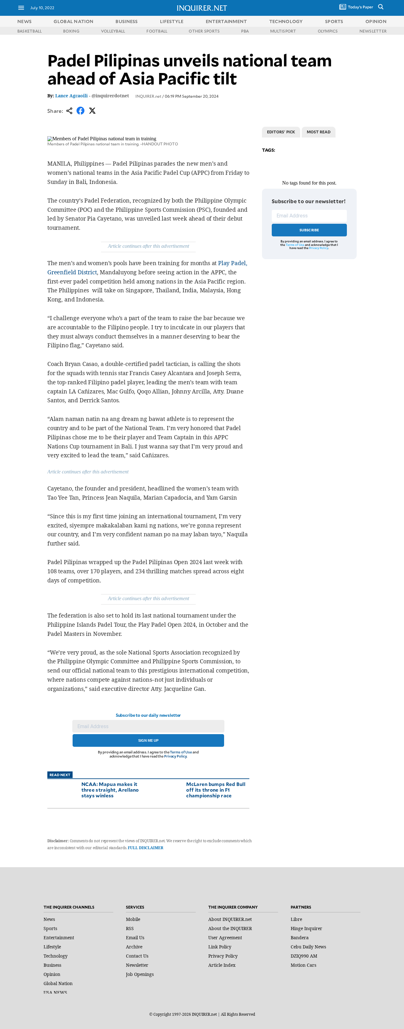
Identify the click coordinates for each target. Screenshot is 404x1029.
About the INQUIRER (230, 928)
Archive (134, 947)
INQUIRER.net (148, 96)
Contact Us (137, 956)
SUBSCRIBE (309, 230)
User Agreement (225, 938)
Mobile (133, 919)
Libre (296, 919)
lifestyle (172, 21)
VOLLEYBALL (113, 30)
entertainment (226, 21)
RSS (130, 928)
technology (286, 21)
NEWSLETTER (373, 30)
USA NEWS (55, 992)
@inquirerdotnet (110, 96)
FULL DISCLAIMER (145, 847)
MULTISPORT (283, 30)
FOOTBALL (156, 30)
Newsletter (137, 965)
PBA (245, 30)
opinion (376, 21)
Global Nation (58, 983)
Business (52, 965)
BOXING (71, 30)
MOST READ (318, 131)
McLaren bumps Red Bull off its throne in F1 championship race (215, 790)
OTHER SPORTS (204, 30)
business (127, 21)
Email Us (135, 938)
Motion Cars (303, 965)
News (24, 21)
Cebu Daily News (308, 947)
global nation (73, 21)
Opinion (52, 974)
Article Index (221, 965)
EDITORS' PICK (281, 131)
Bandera (300, 938)
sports (334, 21)
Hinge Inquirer (306, 928)
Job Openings (140, 974)
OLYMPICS (328, 30)
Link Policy (219, 947)
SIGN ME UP (148, 740)
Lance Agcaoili (71, 96)
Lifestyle (52, 947)
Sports (50, 928)
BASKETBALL (29, 30)
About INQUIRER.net (230, 919)
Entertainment (59, 938)
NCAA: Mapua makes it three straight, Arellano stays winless (110, 790)
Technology (56, 956)
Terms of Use (181, 752)
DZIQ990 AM (304, 956)
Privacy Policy (175, 756)
